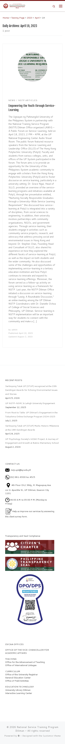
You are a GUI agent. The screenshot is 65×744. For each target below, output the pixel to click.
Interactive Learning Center (18, 693)
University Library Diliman (18, 690)
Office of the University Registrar (21, 674)
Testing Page (17, 17)
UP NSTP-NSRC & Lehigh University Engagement (30, 403)
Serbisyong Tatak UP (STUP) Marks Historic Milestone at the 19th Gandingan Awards (32, 427)
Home (6, 17)
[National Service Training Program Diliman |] (15, 6)
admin (15, 330)
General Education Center (18, 677)
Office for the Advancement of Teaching (25, 662)
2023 (29, 17)
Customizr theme (52, 735)
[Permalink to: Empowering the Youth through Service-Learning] (32, 67)
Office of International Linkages (21, 665)
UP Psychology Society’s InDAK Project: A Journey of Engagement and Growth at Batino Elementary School (32, 441)
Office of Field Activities (17, 680)
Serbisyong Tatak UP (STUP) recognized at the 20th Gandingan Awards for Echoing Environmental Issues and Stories (31, 390)
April (37, 17)
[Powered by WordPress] (19, 736)
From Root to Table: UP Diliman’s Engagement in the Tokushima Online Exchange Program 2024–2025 (31, 414)
